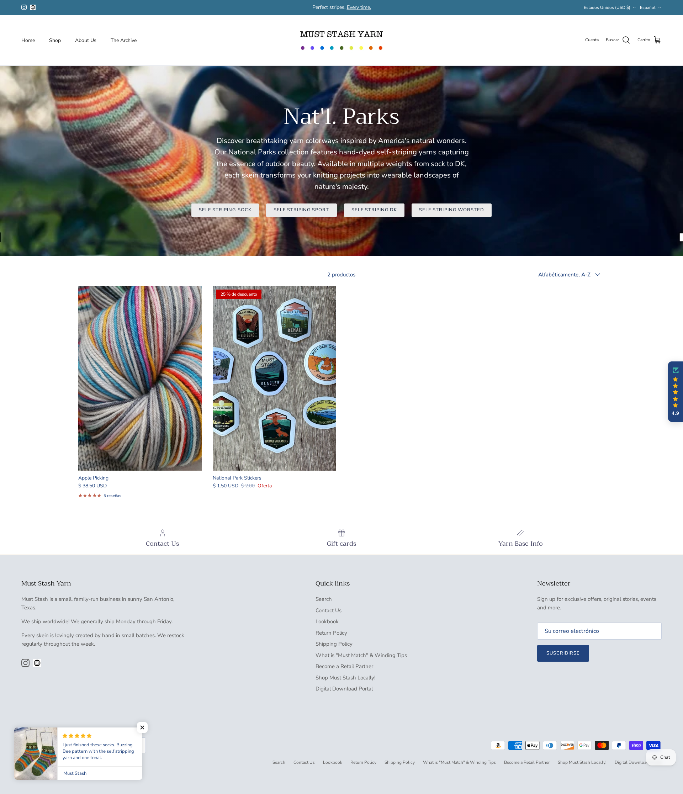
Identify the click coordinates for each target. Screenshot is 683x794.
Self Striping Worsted (451, 210)
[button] (675, 391)
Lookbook (327, 621)
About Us (85, 40)
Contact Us (329, 610)
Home (28, 40)
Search (324, 599)
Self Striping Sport (301, 210)
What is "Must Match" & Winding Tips (361, 655)
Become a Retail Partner (344, 666)
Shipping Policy (334, 643)
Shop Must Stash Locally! (345, 677)
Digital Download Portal (344, 688)
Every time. (359, 7)
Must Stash (47, 763)
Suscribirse (563, 653)
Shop (55, 40)
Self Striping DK (374, 210)
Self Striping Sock (225, 210)
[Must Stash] (341, 40)
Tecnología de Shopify (81, 763)
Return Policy (331, 632)
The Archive (124, 40)
